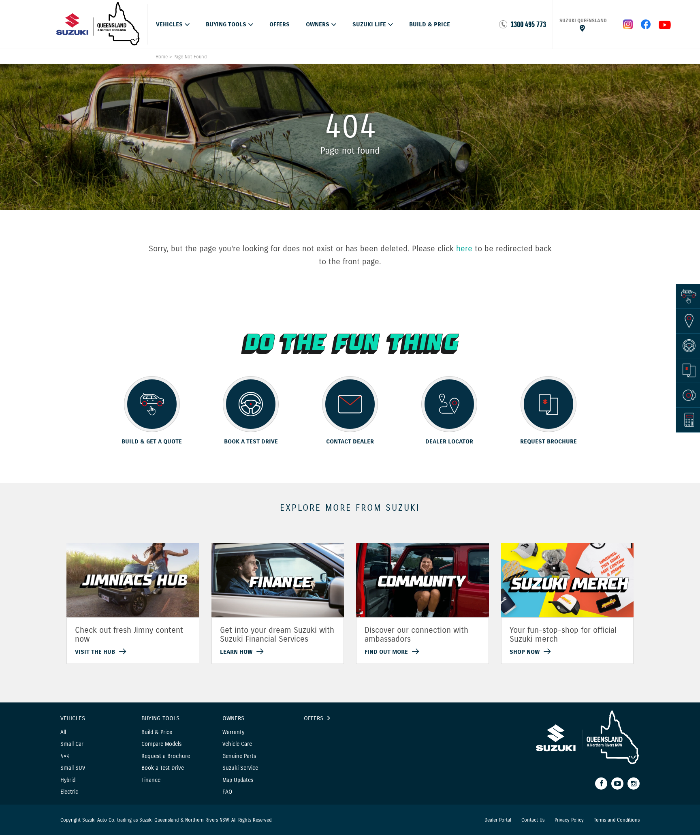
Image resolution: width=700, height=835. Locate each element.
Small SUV (72, 767)
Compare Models (161, 744)
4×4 (65, 756)
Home (162, 57)
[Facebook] (601, 783)
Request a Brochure (165, 756)
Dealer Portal (497, 820)
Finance (150, 780)
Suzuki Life (369, 24)
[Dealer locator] (583, 24)
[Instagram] (633, 783)
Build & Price (429, 24)
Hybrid (67, 780)
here (464, 249)
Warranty (233, 732)
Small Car (71, 744)
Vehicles (169, 24)
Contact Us (532, 820)
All (63, 732)
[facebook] (646, 27)
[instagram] (665, 27)
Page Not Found (190, 57)
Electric (69, 791)
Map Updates (237, 780)
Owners (317, 24)
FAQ (227, 791)
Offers (279, 24)
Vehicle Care (237, 744)
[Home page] (98, 43)
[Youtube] (617, 783)
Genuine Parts (239, 756)
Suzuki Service (240, 767)
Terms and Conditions (617, 820)
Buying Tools (226, 24)
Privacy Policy (569, 820)
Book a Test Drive (162, 767)
